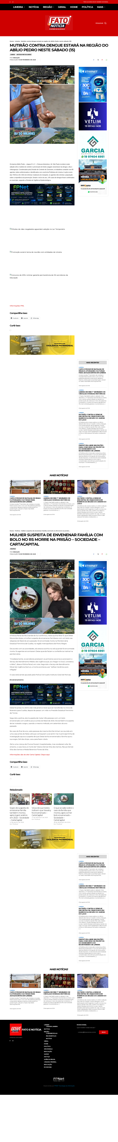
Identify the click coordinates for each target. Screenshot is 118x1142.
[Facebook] (10, 2)
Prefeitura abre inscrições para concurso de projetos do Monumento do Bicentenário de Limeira (91, 448)
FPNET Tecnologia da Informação (64, 1086)
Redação (16, 57)
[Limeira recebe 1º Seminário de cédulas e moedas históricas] (59, 487)
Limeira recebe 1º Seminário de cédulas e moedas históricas (92, 393)
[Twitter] (98, 60)
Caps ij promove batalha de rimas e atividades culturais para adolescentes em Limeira (92, 371)
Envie (104, 1032)
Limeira (17, 41)
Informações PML (17, 306)
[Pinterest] (102, 60)
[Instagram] (13, 2)
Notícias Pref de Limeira (24, 54)
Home (12, 41)
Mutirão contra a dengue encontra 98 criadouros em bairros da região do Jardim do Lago (92, 417)
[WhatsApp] (106, 60)
